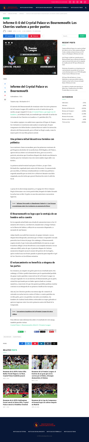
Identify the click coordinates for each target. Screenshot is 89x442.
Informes (6, 18)
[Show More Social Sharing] (42, 36)
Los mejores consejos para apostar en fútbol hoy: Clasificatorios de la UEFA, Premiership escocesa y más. (72, 88)
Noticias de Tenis (77, 7)
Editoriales (65, 102)
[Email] (5, 99)
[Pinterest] (5, 96)
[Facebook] (5, 84)
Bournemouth (7, 336)
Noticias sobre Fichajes (68, 119)
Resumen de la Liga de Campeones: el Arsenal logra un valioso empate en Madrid (44, 402)
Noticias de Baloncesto (44, 7)
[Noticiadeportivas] (10, 7)
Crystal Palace (17, 336)
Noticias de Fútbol (26, 7)
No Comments (28, 31)
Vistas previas (66, 122)
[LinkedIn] (5, 92)
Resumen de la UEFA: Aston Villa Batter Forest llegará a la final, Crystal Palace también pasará (14, 373)
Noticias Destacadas (67, 116)
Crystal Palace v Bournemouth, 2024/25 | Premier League (30, 325)
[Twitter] (5, 88)
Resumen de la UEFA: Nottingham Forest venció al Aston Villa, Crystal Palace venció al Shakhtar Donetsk (15, 402)
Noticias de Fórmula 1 (61, 7)
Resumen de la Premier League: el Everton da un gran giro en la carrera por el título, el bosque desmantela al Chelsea (44, 374)
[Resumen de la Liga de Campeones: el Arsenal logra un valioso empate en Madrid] (44, 391)
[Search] (85, 8)
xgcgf (10, 31)
